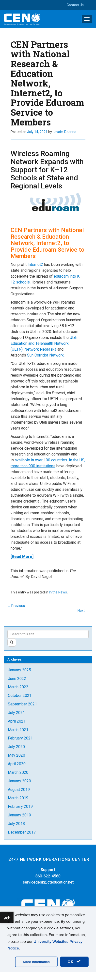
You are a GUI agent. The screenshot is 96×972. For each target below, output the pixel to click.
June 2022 (17, 678)
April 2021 (17, 721)
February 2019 (20, 806)
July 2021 (16, 712)
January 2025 (19, 670)
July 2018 (16, 823)
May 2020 (16, 755)
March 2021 (18, 729)
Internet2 (35, 264)
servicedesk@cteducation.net (48, 882)
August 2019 (19, 789)
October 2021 (20, 695)
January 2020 (19, 781)
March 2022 (18, 687)
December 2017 (22, 832)
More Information (36, 962)
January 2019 (19, 815)
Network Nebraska (40, 349)
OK (71, 962)
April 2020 (17, 764)
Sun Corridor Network (45, 355)
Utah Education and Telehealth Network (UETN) (44, 343)
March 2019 (18, 798)
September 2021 (22, 704)
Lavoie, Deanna (64, 132)
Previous (16, 606)
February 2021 (20, 738)
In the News (58, 592)
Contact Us (75, 5)
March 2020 (18, 772)
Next (83, 611)
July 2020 (16, 746)
